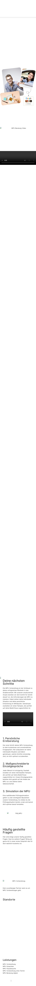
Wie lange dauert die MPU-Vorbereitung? (17, 867)
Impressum (6, 981)
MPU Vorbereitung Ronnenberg (14, 940)
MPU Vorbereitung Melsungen (14, 906)
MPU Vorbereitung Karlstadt (14, 923)
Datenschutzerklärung (19, 981)
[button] (18, 17)
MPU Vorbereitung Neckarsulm (14, 932)
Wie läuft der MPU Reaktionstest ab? (15, 863)
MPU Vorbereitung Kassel (14, 948)
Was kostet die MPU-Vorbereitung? (15, 853)
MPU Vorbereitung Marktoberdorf (14, 915)
